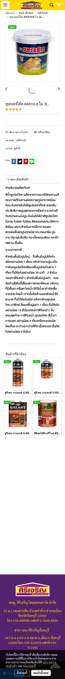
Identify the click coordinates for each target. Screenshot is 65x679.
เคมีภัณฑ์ (21, 140)
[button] (50, 5)
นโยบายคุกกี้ (29, 666)
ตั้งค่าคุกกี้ (22, 672)
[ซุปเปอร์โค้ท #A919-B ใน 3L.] (32, 52)
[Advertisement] (32, 478)
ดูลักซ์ (17, 148)
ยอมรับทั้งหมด (41, 672)
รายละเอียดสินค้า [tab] (18, 179)
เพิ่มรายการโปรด (18, 132)
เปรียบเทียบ (43, 132)
